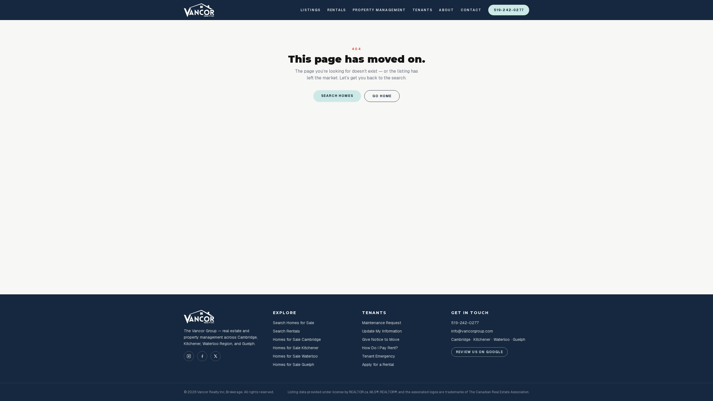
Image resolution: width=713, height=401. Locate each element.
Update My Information (382, 331)
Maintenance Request (381, 322)
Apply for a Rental (378, 364)
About (446, 10)
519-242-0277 (509, 10)
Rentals (336, 10)
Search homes (337, 96)
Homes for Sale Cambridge (297, 339)
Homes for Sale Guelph (293, 364)
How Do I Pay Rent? (380, 347)
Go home (382, 96)
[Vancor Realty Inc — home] (199, 10)
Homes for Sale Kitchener (296, 347)
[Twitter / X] (216, 356)
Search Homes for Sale (293, 322)
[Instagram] (189, 356)
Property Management (379, 10)
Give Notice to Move (380, 339)
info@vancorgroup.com (472, 331)
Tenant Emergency (378, 356)
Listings (311, 10)
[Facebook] (202, 356)
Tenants (422, 10)
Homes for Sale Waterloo (295, 356)
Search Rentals (286, 331)
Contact (471, 10)
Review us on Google (479, 352)
